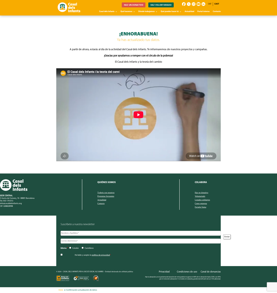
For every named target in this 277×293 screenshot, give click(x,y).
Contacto (217, 12)
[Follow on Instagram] (193, 4)
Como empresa (201, 204)
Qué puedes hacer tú (170, 12)
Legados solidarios (202, 200)
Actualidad (189, 12)
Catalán (75, 248)
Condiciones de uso (187, 272)
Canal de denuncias (211, 272)
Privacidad (164, 272)
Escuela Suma (200, 207)
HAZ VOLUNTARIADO (161, 4)
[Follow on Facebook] (184, 4)
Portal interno (203, 12)
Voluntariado (200, 196)
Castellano (89, 248)
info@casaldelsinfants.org (11, 203)
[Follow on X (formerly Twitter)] (189, 4)
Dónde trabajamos (146, 12)
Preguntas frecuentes (105, 196)
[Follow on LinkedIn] (203, 4)
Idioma (64, 248)
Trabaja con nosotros (105, 193)
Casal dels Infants (106, 12)
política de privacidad (101, 255)
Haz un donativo (201, 193)
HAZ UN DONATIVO (133, 4)
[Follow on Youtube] (198, 4)
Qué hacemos (126, 12)
